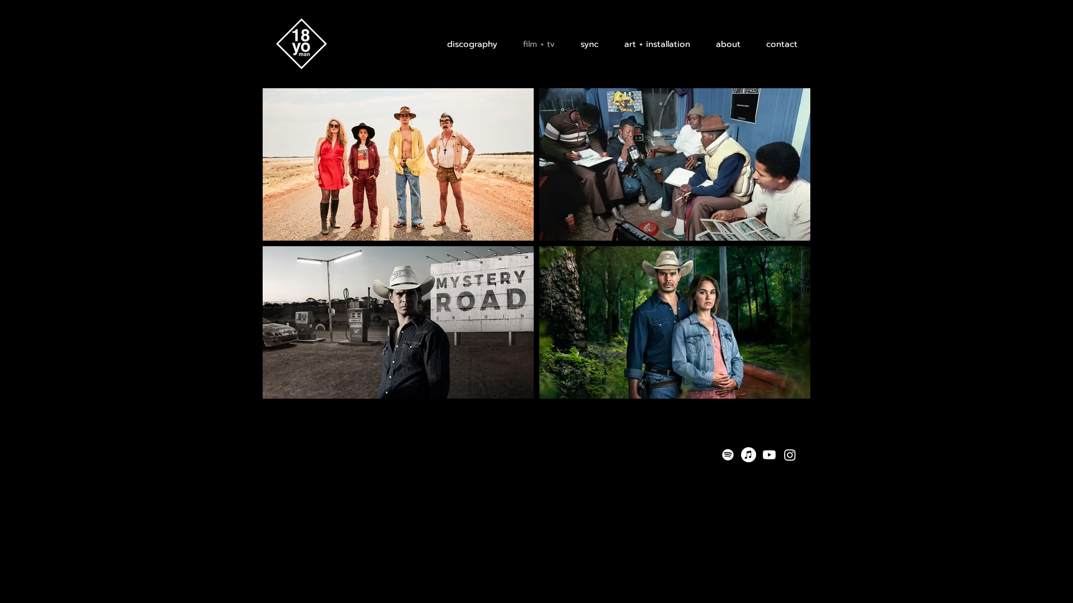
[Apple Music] (748, 454)
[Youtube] (769, 454)
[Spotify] (727, 454)
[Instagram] (789, 454)
